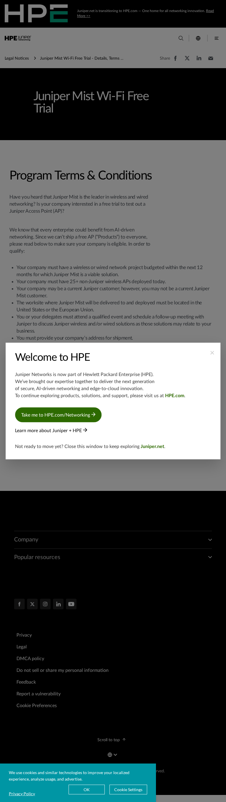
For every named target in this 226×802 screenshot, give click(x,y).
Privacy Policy (22, 793)
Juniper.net (152, 446)
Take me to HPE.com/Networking (56, 415)
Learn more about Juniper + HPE (49, 430)
